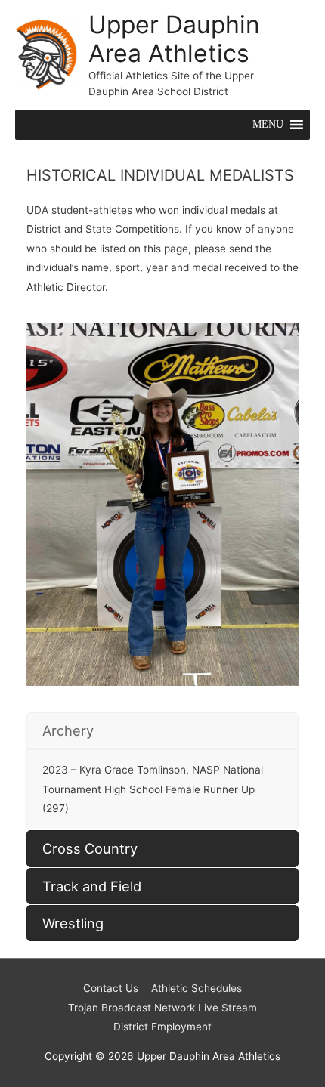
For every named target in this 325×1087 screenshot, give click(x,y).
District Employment (162, 1027)
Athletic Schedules (196, 988)
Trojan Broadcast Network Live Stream (162, 1008)
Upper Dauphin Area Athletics (174, 39)
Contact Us (110, 988)
